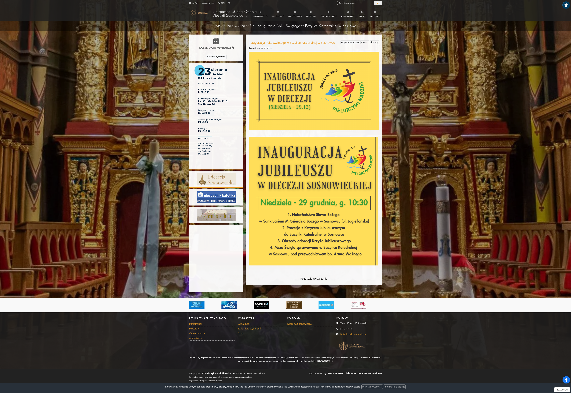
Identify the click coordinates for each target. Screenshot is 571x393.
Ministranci (295, 16)
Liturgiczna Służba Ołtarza (230, 14)
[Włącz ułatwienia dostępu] (566, 5)
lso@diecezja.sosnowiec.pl (203, 3)
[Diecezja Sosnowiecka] (216, 179)
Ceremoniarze (329, 16)
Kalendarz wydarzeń (233, 26)
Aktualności (260, 16)
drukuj (375, 42)
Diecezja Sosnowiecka (299, 323)
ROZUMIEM (562, 389)
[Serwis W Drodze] (328, 305)
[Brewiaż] (231, 305)
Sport (362, 16)
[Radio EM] (296, 305)
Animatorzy (347, 16)
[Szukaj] (378, 3)
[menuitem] (260, 13)
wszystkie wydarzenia (216, 56)
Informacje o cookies (395, 386)
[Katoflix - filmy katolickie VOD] (199, 305)
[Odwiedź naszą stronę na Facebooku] (566, 380)
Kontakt (375, 16)
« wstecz (364, 42)
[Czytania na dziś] (216, 215)
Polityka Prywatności (372, 386)
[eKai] (361, 305)
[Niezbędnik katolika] (216, 197)
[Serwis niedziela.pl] (264, 305)
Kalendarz (278, 16)
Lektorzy (311, 16)
